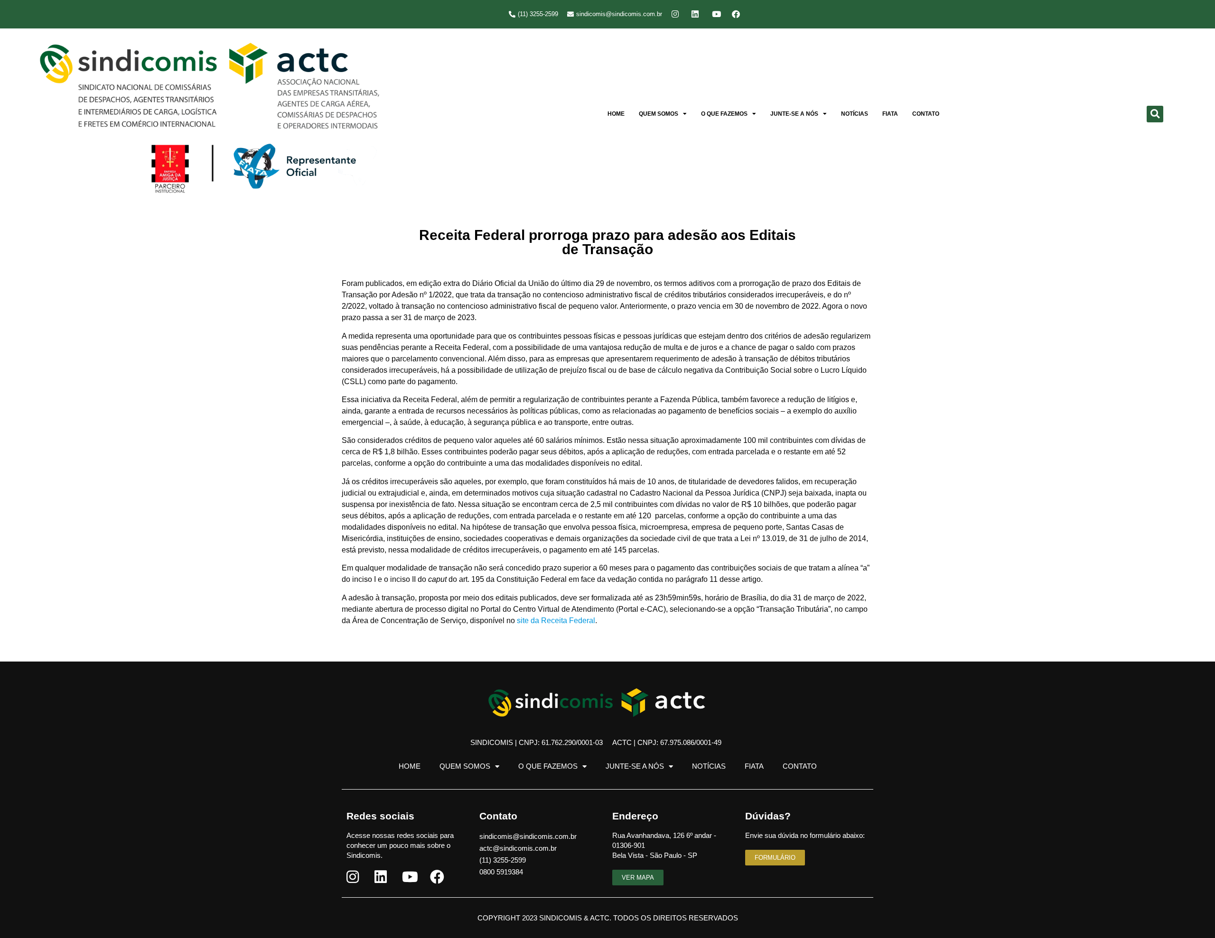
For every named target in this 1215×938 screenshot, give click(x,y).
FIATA (890, 113)
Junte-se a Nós (794, 113)
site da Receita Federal (556, 620)
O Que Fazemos (724, 113)
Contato (925, 113)
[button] (1155, 114)
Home (616, 113)
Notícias (854, 113)
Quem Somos (658, 113)
